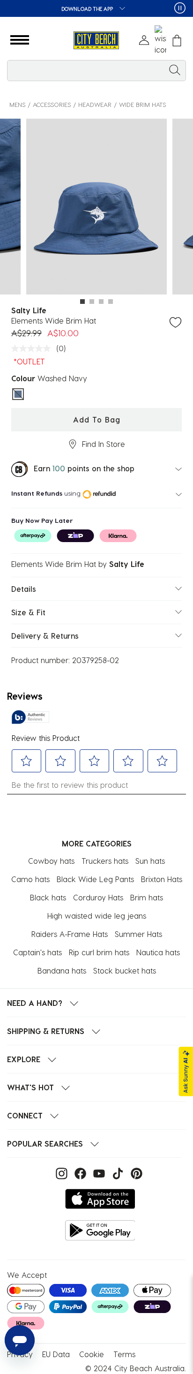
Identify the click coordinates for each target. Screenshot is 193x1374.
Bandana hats (61, 970)
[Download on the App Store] (100, 1199)
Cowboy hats (51, 860)
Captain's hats (37, 952)
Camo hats (30, 879)
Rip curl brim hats (99, 952)
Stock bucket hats (124, 970)
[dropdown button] (119, 9)
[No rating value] (33, 348)
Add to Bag (96, 419)
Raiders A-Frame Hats (69, 933)
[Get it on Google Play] (100, 1230)
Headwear (94, 104)
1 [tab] (82, 301)
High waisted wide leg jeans (96, 915)
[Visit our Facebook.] (79, 1172)
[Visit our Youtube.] (98, 1172)
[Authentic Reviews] (30, 717)
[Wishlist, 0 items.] (160, 40)
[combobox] (96, 70)
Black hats (48, 897)
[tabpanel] (96, 208)
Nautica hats (158, 952)
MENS (17, 104)
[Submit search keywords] (174, 69)
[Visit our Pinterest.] (134, 1172)
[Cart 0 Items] (177, 40)
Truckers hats (105, 860)
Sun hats (150, 860)
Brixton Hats (161, 879)
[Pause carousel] (179, 8)
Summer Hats (138, 933)
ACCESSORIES (52, 104)
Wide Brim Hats (142, 104)
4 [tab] (110, 301)
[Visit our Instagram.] (60, 1172)
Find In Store (103, 443)
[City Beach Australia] (96, 40)
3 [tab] (101, 301)
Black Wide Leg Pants (95, 879)
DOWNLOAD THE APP (87, 9)
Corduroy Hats (98, 897)
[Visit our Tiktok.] (116, 1172)
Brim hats (146, 897)
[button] (19, 40)
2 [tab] (91, 301)
